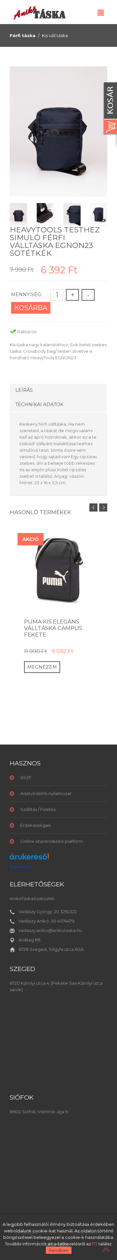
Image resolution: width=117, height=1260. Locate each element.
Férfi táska (22, 35)
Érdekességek (35, 825)
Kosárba (30, 308)
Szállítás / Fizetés (38, 809)
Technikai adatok (39, 404)
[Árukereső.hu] (29, 859)
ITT (95, 1243)
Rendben (59, 1250)
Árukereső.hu (20, 867)
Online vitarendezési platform (51, 841)
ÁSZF (26, 777)
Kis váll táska (55, 35)
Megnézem (42, 667)
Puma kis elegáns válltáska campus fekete (53, 628)
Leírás (24, 390)
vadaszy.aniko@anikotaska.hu (50, 930)
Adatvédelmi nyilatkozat (46, 793)
